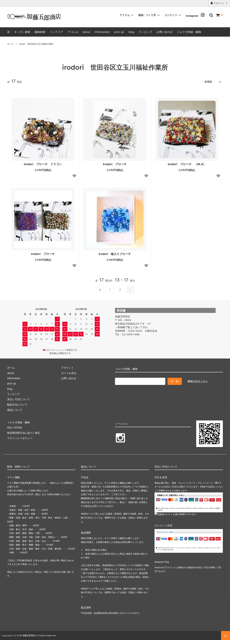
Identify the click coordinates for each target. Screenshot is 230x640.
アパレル (73, 31)
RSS (9, 427)
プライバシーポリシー (19, 438)
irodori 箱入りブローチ (115, 254)
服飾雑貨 (40, 31)
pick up (119, 31)
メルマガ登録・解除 (189, 31)
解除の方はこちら (198, 381)
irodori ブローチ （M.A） (187, 164)
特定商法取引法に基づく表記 (23, 432)
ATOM (18, 427)
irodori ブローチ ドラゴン (43, 164)
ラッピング (145, 31)
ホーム (10, 44)
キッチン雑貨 (22, 31)
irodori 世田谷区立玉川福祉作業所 (36, 44)
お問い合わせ (165, 31)
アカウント (219, 3)
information (102, 31)
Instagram (193, 15)
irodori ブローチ (115, 164)
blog (131, 31)
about (86, 31)
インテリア (56, 31)
